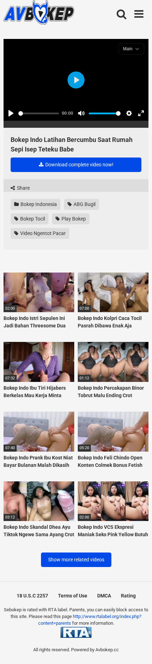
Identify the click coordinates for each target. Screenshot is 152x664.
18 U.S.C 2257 (32, 596)
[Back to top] (138, 649)
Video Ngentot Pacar (42, 233)
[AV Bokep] (39, 13)
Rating (128, 596)
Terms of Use (72, 596)
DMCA (104, 596)
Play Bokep (73, 219)
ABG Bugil (83, 204)
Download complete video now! (78, 164)
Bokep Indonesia (38, 204)
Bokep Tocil (32, 219)
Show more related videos (76, 559)
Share (23, 188)
